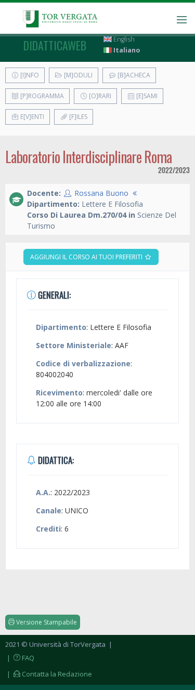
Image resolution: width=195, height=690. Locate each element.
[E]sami (146, 95)
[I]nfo (29, 75)
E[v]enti (31, 116)
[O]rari (99, 95)
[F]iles (77, 116)
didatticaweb (54, 45)
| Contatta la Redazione (48, 674)
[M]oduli (77, 75)
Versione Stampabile (46, 622)
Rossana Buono (101, 193)
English (123, 39)
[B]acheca (133, 75)
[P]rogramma (41, 95)
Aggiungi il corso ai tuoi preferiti (87, 257)
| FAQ (19, 657)
